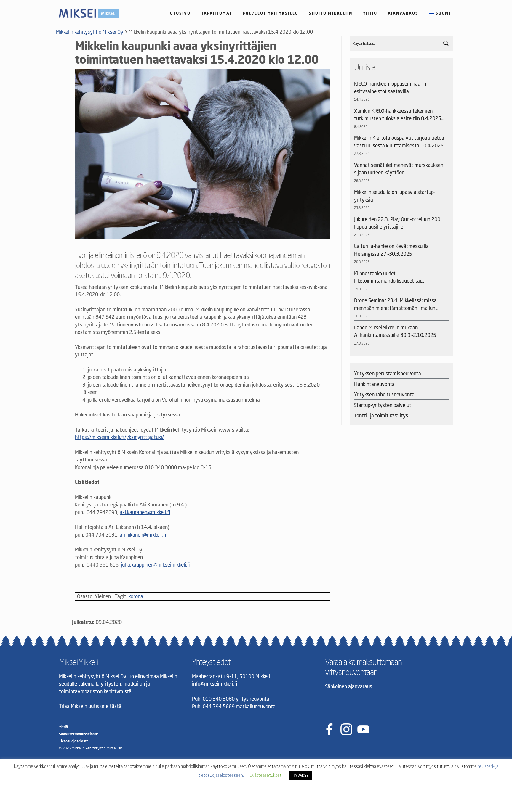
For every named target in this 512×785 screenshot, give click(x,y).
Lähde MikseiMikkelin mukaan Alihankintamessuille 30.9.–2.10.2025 (395, 331)
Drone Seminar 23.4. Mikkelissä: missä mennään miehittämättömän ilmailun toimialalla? (395, 304)
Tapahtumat (216, 13)
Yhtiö (370, 13)
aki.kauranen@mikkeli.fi (145, 512)
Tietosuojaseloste (74, 741)
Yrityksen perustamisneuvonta (387, 373)
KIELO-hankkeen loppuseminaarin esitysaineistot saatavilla (390, 87)
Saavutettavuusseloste (78, 734)
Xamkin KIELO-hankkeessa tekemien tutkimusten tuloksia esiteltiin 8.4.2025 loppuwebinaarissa (397, 115)
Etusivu (180, 13)
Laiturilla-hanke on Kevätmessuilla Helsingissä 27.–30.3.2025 (391, 250)
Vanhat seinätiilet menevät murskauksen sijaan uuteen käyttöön (398, 169)
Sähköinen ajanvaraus (348, 686)
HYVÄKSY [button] (300, 775)
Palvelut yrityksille (270, 13)
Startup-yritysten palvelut (382, 405)
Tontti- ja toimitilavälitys (381, 415)
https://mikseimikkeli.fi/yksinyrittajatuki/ (119, 437)
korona (136, 596)
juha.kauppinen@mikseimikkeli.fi (156, 565)
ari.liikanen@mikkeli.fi (143, 535)
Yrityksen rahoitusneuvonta (384, 394)
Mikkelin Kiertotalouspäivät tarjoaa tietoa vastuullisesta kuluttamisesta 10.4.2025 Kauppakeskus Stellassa (399, 142)
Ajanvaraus (403, 13)
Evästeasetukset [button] (265, 775)
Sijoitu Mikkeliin (330, 13)
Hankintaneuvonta (374, 384)
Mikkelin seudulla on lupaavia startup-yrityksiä (395, 196)
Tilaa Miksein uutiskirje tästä (90, 706)
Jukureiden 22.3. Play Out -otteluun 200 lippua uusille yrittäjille (397, 223)
